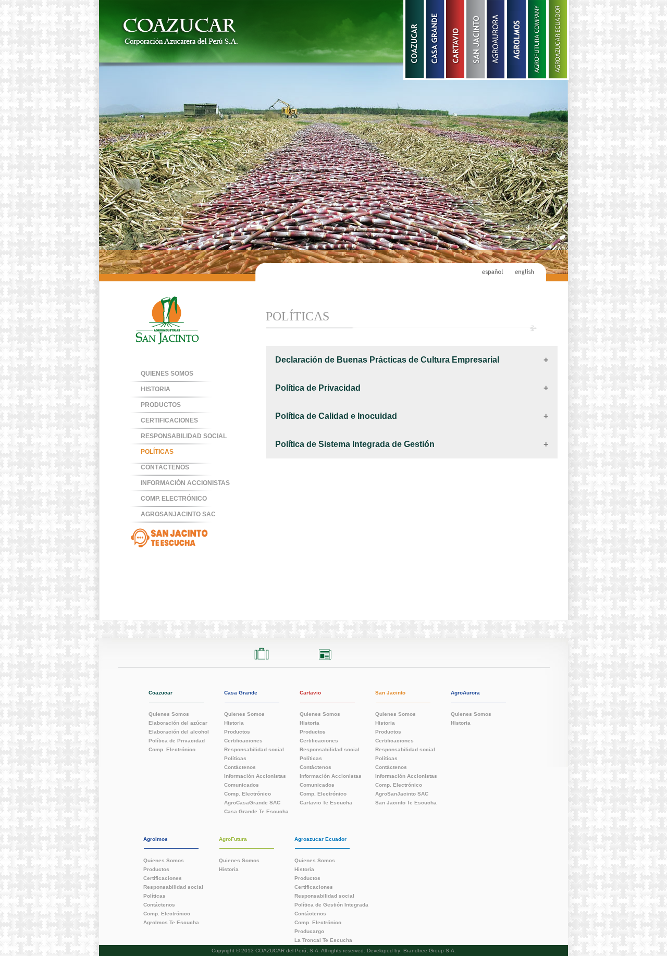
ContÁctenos (165, 467)
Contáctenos (240, 766)
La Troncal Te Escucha (323, 939)
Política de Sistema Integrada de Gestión (355, 444)
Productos (161, 404)
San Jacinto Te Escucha (406, 802)
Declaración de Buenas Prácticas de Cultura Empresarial (387, 359)
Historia (155, 389)
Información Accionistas (185, 483)
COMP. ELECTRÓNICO (174, 498)
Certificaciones (169, 420)
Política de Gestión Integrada (331, 904)
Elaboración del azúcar (178, 722)
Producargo (309, 931)
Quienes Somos (167, 373)
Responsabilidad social (254, 749)
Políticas (157, 451)
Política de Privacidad (318, 387)
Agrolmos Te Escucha (171, 922)
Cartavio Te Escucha (326, 802)
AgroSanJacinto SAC (178, 514)
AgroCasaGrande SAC (252, 802)
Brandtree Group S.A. (429, 950)
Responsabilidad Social (184, 436)
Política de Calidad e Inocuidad (336, 416)
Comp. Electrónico (172, 749)
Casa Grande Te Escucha (256, 811)
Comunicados (241, 784)
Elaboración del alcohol (179, 731)
